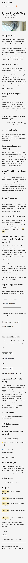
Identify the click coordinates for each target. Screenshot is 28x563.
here (25, 122)
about (3, 6)
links (13, 6)
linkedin (11, 184)
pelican (4, 534)
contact (8, 6)
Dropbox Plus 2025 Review (10, 546)
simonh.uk (7, 2)
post (13, 165)
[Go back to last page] (16, 539)
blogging (5, 531)
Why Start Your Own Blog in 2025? (13, 548)
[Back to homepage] (20, 539)
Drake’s (16, 190)
